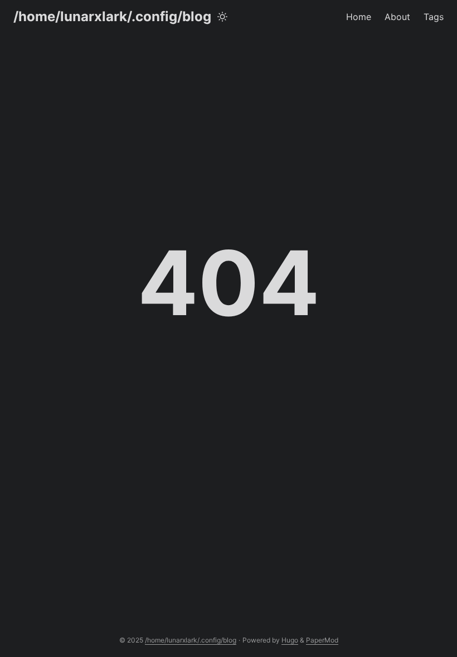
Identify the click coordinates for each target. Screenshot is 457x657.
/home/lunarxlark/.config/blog (112, 16)
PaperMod (322, 640)
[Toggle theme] (222, 16)
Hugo (289, 640)
